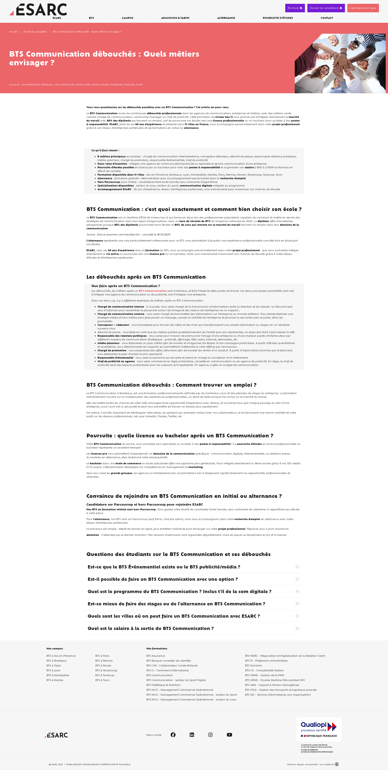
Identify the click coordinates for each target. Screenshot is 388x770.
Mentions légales (295, 764)
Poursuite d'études (278, 18)
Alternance (226, 18)
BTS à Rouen (103, 665)
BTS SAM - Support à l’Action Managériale (272, 684)
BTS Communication (159, 675)
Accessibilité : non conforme (319, 764)
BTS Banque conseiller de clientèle (168, 660)
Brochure (293, 7)
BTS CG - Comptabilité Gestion (264, 670)
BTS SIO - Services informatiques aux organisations (278, 694)
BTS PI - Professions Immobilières (266, 660)
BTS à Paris (102, 655)
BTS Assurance (155, 655)
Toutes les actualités (35, 31)
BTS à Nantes (55, 680)
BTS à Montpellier (58, 675)
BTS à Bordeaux (57, 660)
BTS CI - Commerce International (167, 670)
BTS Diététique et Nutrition (163, 684)
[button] (337, 764)
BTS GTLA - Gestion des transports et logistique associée (281, 689)
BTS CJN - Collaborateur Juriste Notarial (171, 665)
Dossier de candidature (324, 7)
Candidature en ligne (363, 7)
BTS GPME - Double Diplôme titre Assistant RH (275, 680)
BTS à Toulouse (104, 675)
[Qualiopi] (318, 735)
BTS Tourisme (253, 665)
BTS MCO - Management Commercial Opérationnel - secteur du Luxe (191, 699)
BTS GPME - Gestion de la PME (264, 675)
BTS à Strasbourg (106, 670)
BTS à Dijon (54, 665)
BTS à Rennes (104, 660)
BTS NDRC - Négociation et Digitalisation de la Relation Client (285, 655)
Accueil (13, 31)
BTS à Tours (102, 680)
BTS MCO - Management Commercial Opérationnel (179, 689)
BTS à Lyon (53, 670)
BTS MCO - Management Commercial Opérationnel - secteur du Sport (191, 694)
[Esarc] (38, 8)
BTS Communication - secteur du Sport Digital (176, 680)
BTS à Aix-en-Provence (61, 655)
